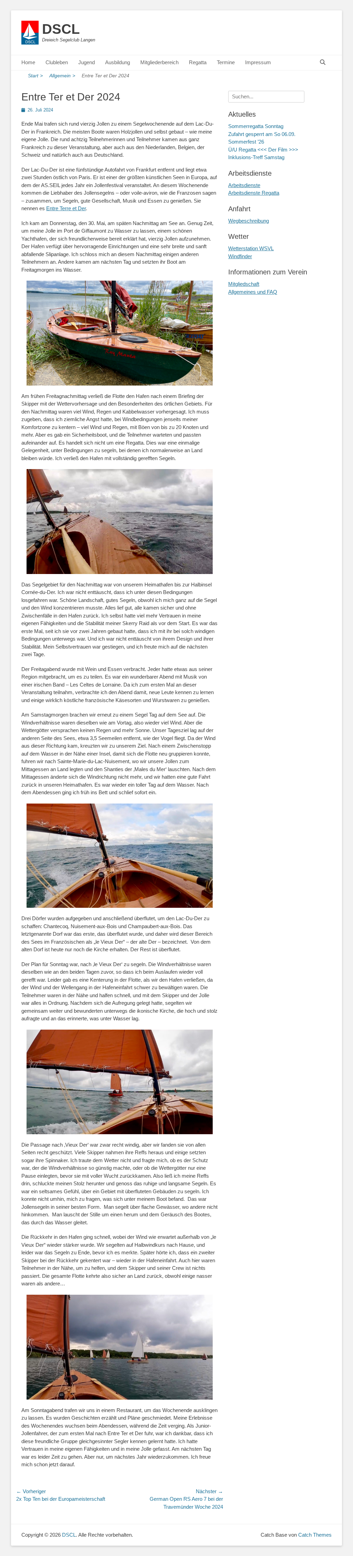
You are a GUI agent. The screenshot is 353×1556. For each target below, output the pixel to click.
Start (35, 75)
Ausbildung (117, 62)
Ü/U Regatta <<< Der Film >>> (263, 150)
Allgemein (62, 75)
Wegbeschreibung (248, 221)
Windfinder (240, 256)
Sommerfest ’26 (246, 142)
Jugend (86, 62)
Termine (226, 62)
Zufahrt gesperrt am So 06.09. (261, 134)
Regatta (197, 62)
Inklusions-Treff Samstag (256, 157)
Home (28, 62)
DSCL (61, 29)
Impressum (258, 62)
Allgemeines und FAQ (252, 292)
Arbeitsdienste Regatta (253, 193)
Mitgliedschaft (243, 284)
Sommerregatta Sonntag (255, 126)
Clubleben (57, 62)
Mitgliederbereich (159, 62)
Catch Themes (315, 1535)
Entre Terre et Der (66, 208)
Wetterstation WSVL (251, 248)
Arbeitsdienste (244, 185)
